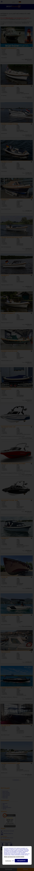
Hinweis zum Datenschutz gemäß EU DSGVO (14, 856)
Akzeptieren (21, 860)
